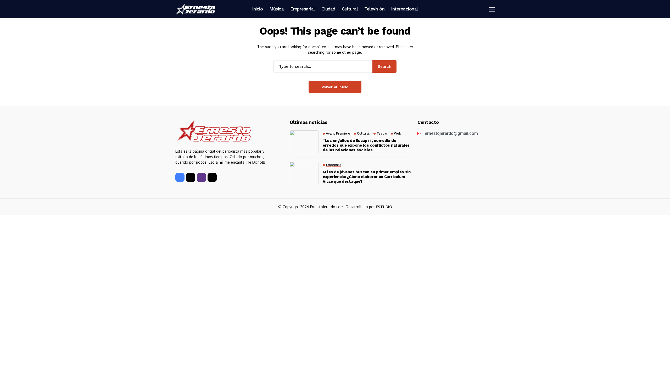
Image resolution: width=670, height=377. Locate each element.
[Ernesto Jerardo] (196, 9)
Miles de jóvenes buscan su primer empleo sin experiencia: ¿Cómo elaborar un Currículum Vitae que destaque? (367, 177)
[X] (190, 177)
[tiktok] (212, 177)
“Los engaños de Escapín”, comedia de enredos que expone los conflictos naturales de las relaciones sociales (366, 145)
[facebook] (180, 177)
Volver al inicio (335, 87)
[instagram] (201, 177)
